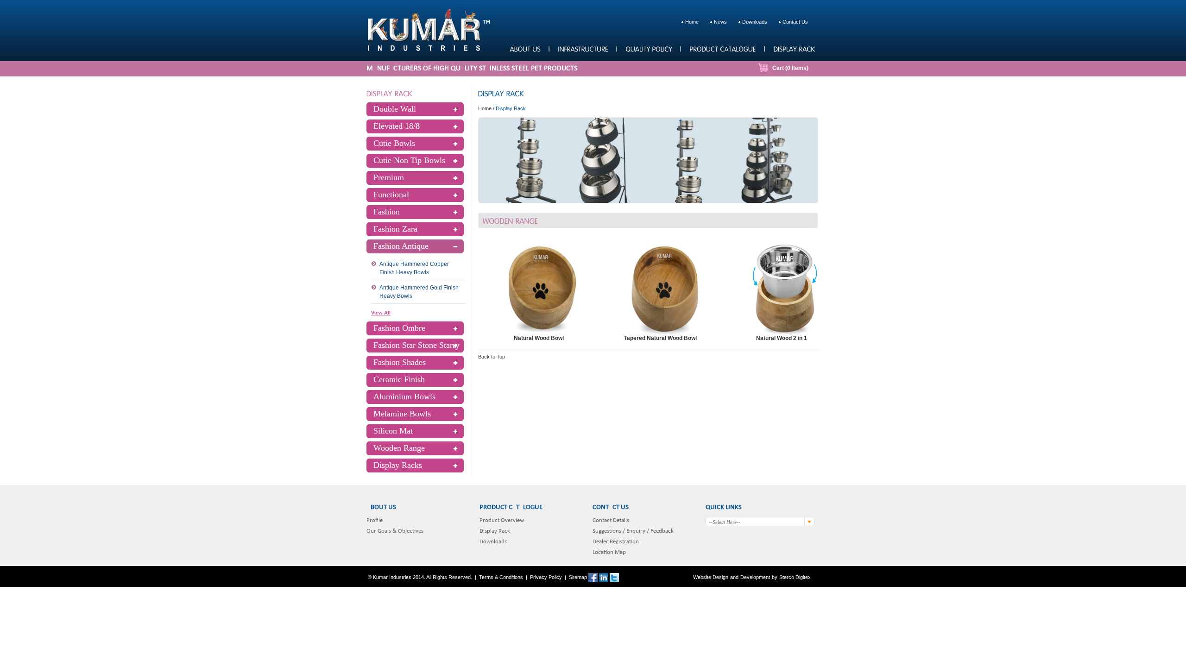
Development (755, 577)
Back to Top (491, 356)
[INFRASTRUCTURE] (582, 48)
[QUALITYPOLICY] (648, 48)
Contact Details (611, 520)
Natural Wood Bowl (539, 338)
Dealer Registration (616, 542)
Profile (374, 520)
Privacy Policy (546, 577)
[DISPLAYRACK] (794, 48)
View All (381, 312)
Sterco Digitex (795, 577)
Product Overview (501, 520)
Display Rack (494, 531)
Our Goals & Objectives (394, 531)
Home (485, 108)
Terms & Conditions (501, 577)
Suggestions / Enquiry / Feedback (633, 531)
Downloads (493, 542)
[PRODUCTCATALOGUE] (722, 48)
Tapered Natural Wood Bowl (660, 338)
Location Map (609, 552)
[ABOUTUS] (525, 48)
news (720, 22)
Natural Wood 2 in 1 (781, 338)
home (692, 22)
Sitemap (578, 577)
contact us (795, 22)
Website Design (710, 577)
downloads (754, 22)
